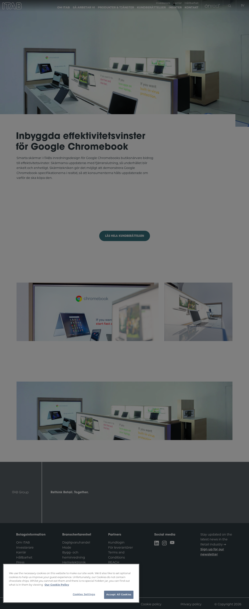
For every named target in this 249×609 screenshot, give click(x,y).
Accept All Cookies (118, 594)
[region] (71, 583)
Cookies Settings (84, 594)
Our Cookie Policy (57, 585)
